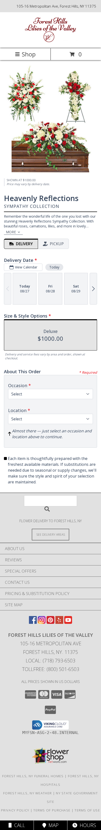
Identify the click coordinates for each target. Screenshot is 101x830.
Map (52, 825)
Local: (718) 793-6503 (50, 660)
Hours (86, 825)
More (11, 232)
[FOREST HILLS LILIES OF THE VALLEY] (50, 41)
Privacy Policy (15, 810)
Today (54, 267)
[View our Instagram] (42, 622)
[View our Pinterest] (50, 622)
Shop (29, 54)
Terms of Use (87, 810)
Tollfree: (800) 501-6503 (50, 669)
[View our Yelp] (59, 622)
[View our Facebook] (33, 622)
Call (18, 825)
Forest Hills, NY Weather (27, 793)
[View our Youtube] (68, 622)
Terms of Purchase (51, 810)
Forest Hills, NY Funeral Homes (33, 776)
